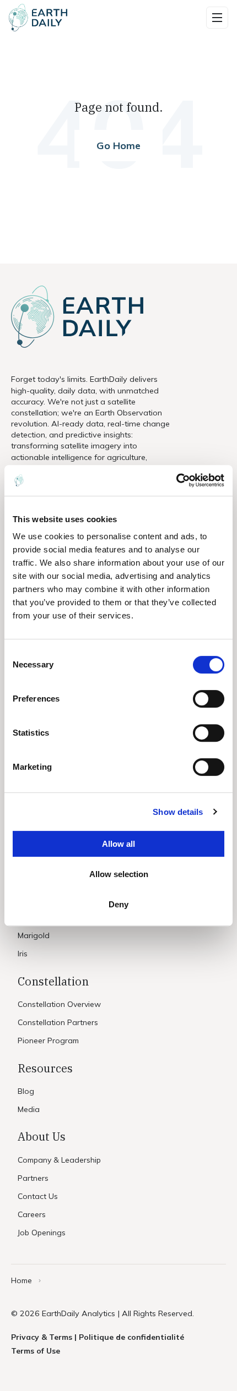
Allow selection (118, 874)
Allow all (118, 843)
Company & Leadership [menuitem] (59, 1160)
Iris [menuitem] (23, 954)
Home (21, 1280)
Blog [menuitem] (26, 1091)
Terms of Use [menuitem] (35, 1351)
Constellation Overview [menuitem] (59, 1004)
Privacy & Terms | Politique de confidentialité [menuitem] (97, 1337)
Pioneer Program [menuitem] (48, 1040)
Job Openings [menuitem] (42, 1232)
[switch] (208, 699)
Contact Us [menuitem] (38, 1196)
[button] (217, 18)
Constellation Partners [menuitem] (58, 1022)
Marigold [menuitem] (34, 935)
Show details (178, 812)
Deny (118, 904)
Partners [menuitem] (33, 1178)
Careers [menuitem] (32, 1214)
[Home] (38, 17)
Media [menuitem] (29, 1109)
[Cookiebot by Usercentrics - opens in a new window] (176, 480)
